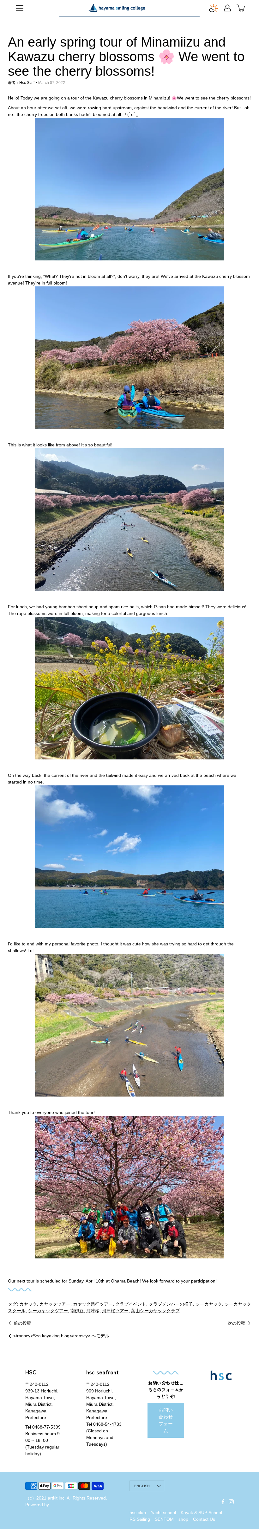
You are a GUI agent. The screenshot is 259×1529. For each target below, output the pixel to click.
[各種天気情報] (213, 8)
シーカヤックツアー (48, 1310)
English (142, 1486)
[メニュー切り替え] (20, 8)
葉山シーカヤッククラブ (155, 1310)
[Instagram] (231, 1501)
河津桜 (92, 1310)
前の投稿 (22, 1323)
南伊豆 (77, 1310)
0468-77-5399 (46, 1427)
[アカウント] (227, 8)
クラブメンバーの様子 (171, 1304)
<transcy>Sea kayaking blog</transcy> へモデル (61, 1335)
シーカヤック (209, 1304)
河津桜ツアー (115, 1310)
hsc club (138, 1512)
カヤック (28, 1304)
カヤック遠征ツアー (93, 1304)
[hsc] (116, 8)
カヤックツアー (54, 1304)
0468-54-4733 (107, 1424)
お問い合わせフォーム (166, 1420)
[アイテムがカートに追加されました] (241, 8)
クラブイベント (130, 1304)
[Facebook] (223, 1501)
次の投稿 (236, 1323)
